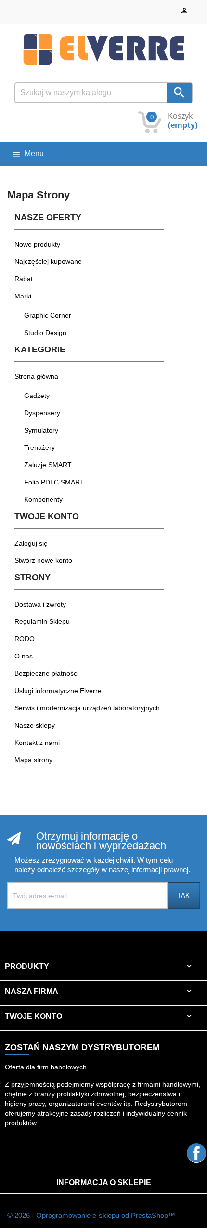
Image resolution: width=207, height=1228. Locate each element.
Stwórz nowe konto (43, 560)
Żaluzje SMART (48, 465)
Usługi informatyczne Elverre (58, 691)
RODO (24, 639)
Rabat (23, 279)
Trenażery (39, 447)
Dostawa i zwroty (40, 604)
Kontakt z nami (37, 742)
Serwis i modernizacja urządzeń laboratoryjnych (87, 708)
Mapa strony (33, 760)
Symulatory (41, 430)
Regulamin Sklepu (42, 621)
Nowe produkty (37, 244)
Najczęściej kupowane (48, 261)
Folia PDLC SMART (54, 482)
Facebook (196, 1152)
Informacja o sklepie (103, 1182)
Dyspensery (42, 413)
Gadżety (37, 395)
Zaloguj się (31, 543)
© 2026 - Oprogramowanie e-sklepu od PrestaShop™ (91, 1215)
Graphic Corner (47, 315)
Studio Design (45, 332)
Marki (22, 296)
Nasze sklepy (34, 725)
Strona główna (36, 376)
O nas (23, 656)
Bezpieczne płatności (46, 673)
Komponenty (43, 499)
